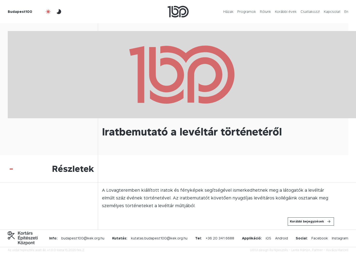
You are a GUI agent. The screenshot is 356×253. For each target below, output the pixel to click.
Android (281, 238)
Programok (246, 11)
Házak (228, 11)
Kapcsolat (332, 11)
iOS (268, 238)
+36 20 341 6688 (220, 238)
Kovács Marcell (337, 250)
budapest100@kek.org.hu (82, 238)
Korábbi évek (286, 11)
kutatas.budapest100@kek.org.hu (159, 238)
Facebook (319, 238)
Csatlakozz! (310, 11)
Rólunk (265, 11)
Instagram (340, 238)
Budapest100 (20, 11)
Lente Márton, (301, 250)
